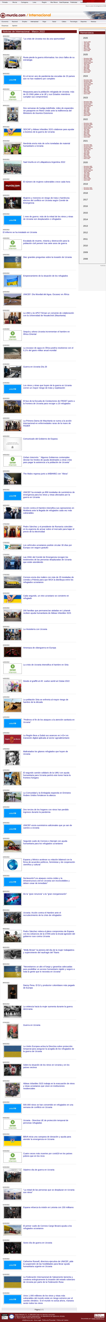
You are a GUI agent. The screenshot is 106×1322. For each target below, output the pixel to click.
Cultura (64, 21)
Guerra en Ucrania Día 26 (35, 366)
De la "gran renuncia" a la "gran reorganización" (45, 894)
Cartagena (24, 2)
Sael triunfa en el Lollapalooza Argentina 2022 (44, 162)
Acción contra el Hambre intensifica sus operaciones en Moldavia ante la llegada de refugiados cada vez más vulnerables (48, 510)
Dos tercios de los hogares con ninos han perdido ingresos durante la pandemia (46, 810)
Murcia (15, 2)
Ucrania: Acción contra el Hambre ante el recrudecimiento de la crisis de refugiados (42, 913)
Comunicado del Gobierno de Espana (40, 439)
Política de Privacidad (48, 1320)
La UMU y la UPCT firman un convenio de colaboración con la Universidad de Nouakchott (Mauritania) (48, 314)
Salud (54, 21)
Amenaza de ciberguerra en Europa (39, 647)
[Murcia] (14, 14)
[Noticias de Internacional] (50, 14)
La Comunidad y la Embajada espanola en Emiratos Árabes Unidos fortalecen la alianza (47, 794)
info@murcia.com (27, 1320)
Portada (5, 2)
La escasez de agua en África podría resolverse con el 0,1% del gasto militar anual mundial (48, 349)
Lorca (34, 2)
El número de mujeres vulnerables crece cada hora (46, 181)
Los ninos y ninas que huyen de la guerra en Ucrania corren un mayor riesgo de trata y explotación (47, 386)
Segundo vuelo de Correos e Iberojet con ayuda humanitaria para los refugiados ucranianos (45, 842)
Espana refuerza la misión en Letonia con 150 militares (48, 1207)
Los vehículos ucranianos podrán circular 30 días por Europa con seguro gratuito (47, 546)
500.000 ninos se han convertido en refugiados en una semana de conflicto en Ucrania (48, 1105)
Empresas (5, 25)
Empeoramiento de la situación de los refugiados (45, 276)
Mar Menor (54, 2)
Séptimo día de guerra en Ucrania (38, 1169)
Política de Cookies (62, 1320)
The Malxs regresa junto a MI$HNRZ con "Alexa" (45, 473)
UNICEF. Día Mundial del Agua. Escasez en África (46, 294)
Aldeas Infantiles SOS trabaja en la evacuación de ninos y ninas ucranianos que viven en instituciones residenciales (49, 1086)
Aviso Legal (37, 1320)
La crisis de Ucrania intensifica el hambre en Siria (45, 664)
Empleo (24, 21)
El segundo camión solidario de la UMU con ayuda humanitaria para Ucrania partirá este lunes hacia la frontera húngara (47, 775)
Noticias (93, 21)
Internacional (34, 21)
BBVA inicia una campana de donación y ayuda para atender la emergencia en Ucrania (47, 1137)
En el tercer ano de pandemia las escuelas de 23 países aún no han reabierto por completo (49, 77)
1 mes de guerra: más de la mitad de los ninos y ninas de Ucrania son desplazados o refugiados (48, 217)
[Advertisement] (92, 279)
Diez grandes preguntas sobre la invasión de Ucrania (47, 257)
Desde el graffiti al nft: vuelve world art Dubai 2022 (46, 681)
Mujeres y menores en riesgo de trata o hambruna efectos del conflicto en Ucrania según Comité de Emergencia (46, 200)
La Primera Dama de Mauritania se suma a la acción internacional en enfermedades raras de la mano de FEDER (47, 423)
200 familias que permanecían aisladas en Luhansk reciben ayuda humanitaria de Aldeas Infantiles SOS (47, 611)
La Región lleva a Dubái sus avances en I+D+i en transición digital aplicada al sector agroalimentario (46, 736)
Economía (5, 21)
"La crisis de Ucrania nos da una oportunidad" (44, 38)
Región (44, 2)
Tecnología (73, 21)
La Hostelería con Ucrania (35, 629)
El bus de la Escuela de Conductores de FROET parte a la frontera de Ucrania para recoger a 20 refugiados (49, 402)
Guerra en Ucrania (31, 1025)
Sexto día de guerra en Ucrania (37, 1242)
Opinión (14, 25)
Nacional (15, 21)
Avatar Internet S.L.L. (98, 1318)
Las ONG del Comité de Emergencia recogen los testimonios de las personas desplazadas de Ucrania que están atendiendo (47, 559)
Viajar (44, 21)
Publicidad (73, 2)
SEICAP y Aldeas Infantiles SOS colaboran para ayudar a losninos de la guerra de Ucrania (48, 130)
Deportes (84, 21)
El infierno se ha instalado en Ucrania (20, 232)
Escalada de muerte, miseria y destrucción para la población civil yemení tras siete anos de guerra (46, 242)
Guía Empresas (64, 2)
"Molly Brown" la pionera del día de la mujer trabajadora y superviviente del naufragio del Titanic (48, 951)
